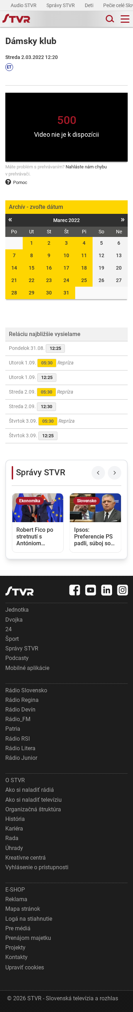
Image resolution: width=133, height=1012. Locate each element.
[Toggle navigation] (125, 19)
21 (14, 280)
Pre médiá (18, 928)
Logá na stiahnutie (28, 918)
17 (66, 268)
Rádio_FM (18, 719)
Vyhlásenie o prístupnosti (36, 867)
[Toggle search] (109, 19)
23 (49, 280)
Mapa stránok (22, 908)
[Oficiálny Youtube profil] (91, 590)
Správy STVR (61, 5)
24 (66, 280)
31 (66, 293)
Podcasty (17, 658)
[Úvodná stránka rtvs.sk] (16, 19)
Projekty (15, 947)
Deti (89, 5)
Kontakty (16, 957)
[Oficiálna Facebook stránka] (75, 590)
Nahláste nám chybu (86, 166)
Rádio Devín (20, 709)
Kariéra (14, 828)
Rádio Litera (20, 748)
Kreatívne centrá (25, 857)
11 (84, 255)
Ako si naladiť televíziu (33, 799)
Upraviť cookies (24, 967)
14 (14, 268)
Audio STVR (24, 5)
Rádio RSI (17, 738)
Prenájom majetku (28, 938)
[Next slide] (114, 473)
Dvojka (14, 619)
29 (31, 293)
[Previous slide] (98, 473)
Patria (12, 728)
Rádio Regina (22, 700)
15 (31, 268)
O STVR (15, 780)
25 (84, 280)
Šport (12, 638)
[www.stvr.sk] (19, 591)
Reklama (16, 899)
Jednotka (17, 609)
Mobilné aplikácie (27, 668)
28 (14, 293)
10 (66, 255)
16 (49, 268)
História (15, 819)
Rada (11, 838)
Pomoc (20, 182)
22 (31, 280)
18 (84, 268)
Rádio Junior (21, 757)
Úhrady (14, 848)
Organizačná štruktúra (33, 809)
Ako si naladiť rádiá (29, 789)
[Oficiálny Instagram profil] (123, 590)
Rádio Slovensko (26, 690)
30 (49, 293)
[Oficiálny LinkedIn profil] (107, 590)
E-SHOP (15, 889)
